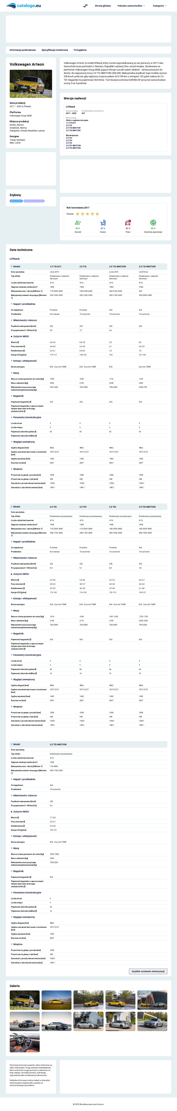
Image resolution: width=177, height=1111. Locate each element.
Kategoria (158, 6)
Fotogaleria (80, 50)
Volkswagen (20, 64)
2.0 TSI (69, 125)
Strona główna (103, 5)
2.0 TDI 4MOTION (73, 146)
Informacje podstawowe (23, 50)
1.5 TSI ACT (71, 123)
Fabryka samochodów (130, 6)
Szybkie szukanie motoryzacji (148, 971)
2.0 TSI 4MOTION (73, 128)
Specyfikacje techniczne (55, 50)
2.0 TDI (69, 138)
